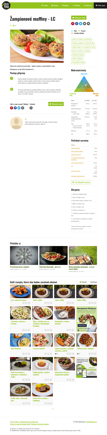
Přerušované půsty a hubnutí (19, 267)
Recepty (55, 5)
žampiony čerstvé (76, 154)
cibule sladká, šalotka (77, 151)
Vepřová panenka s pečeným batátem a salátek (64, 349)
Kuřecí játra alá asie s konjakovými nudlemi (62, 373)
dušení (74, 39)
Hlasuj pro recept (56, 104)
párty (93, 47)
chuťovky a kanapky (77, 43)
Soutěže (44, 5)
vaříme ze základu (77, 58)
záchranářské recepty (78, 62)
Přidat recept (100, 5)
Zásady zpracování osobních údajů (20, 424)
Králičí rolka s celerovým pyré (19, 399)
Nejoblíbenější (93, 282)
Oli (13, 25)
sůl (72, 166)
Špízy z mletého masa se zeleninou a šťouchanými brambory (41, 323)
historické (88, 39)
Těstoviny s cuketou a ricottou (18, 322)
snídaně (87, 51)
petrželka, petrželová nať (78, 176)
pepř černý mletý (75, 171)
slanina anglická (75, 148)
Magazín (65, 5)
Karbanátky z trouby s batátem (62, 322)
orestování (86, 47)
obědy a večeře (76, 47)
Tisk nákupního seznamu (81, 182)
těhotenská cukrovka (78, 55)
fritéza (80, 39)
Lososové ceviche (39, 348)
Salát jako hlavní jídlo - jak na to (50, 267)
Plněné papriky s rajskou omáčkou (41, 373)
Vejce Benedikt (16, 348)
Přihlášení (76, 5)
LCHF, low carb (90, 43)
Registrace (88, 5)
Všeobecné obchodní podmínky (40, 424)
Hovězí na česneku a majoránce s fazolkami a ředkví (19, 374)
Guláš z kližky (37, 300)
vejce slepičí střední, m (77, 163)
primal (80, 51)
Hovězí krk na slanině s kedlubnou (40, 399)
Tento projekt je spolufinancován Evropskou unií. (24, 422)
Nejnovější (84, 282)
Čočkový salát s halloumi (85, 348)
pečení (74, 51)
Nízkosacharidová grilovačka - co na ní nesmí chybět (81, 268)
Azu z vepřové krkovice (18, 300)
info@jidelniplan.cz (91, 422)
